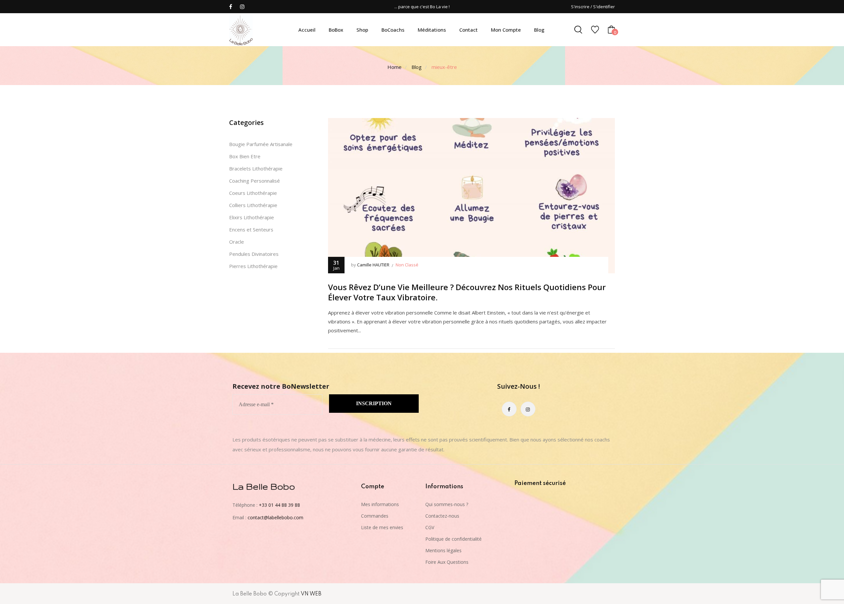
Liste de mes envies (382, 527)
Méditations (432, 29)
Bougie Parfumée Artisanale (260, 144)
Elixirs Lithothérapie (251, 217)
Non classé (407, 265)
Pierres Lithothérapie (253, 266)
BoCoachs (393, 29)
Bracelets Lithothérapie (256, 168)
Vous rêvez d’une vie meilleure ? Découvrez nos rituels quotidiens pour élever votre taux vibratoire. (467, 292)
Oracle (236, 241)
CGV (429, 527)
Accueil (307, 29)
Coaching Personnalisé (254, 180)
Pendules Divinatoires (254, 254)
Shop (362, 29)
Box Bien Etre (244, 156)
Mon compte (506, 29)
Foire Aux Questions (446, 562)
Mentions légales (443, 550)
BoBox (336, 29)
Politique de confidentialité (453, 539)
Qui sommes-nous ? (446, 504)
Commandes (374, 516)
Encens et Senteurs (251, 229)
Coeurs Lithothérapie (253, 193)
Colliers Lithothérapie (253, 205)
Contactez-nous (442, 516)
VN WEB (311, 594)
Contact (468, 29)
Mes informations (380, 504)
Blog (539, 29)
